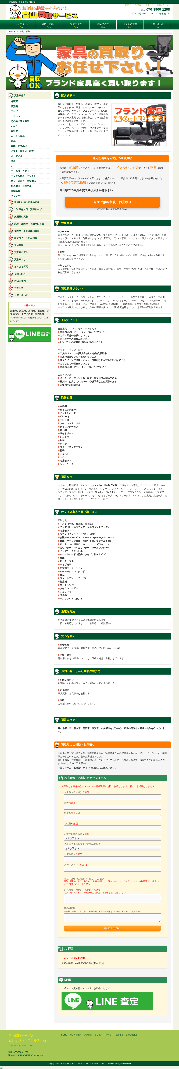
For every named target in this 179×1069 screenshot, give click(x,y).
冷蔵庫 (14, 101)
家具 (13, 141)
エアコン (15, 116)
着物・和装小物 (19, 146)
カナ (70, 802)
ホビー (14, 166)
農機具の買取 (21, 216)
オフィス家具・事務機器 (23, 181)
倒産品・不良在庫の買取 (26, 231)
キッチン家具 (18, 136)
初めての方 (20, 273)
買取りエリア (21, 259)
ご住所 (71, 823)
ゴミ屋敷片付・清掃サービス (29, 209)
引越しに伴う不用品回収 (26, 202)
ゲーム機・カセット (21, 171)
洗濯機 (14, 106)
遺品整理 (18, 245)
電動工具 (15, 190)
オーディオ (16, 156)
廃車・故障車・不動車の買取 (29, 223)
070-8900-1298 (158, 9)
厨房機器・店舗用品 (21, 186)
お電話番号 (73, 854)
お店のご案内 (75, 1035)
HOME (126, 5)
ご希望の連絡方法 (76, 833)
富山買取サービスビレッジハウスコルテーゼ (27, 1040)
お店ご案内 (137, 5)
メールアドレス (75, 864)
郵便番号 (72, 813)
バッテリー (16, 196)
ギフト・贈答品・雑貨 (22, 151)
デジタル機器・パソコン (23, 176)
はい (101, 878)
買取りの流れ (21, 252)
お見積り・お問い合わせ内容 (96, 891)
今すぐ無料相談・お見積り (112, 202)
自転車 (14, 131)
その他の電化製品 (20, 121)
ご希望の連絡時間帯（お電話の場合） (83, 844)
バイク (14, 126)
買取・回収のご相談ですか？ (112, 881)
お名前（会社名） (76, 792)
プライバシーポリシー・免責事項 (109, 1035)
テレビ (14, 111)
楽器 (13, 161)
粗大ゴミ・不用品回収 (25, 238)
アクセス (149, 5)
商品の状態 (103, 909)
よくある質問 (21, 266)
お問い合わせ (162, 5)
